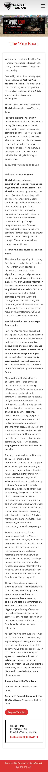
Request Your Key (16, 712)
